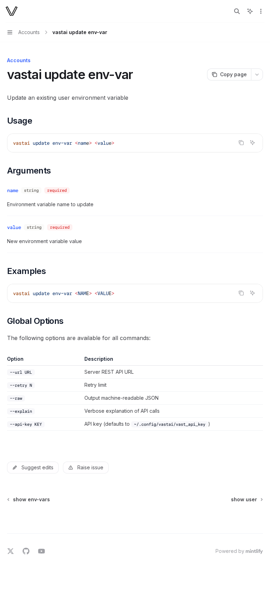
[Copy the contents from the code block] (241, 142)
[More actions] (260, 11)
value (14, 227)
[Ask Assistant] (252, 142)
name (12, 190)
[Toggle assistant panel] (250, 11)
